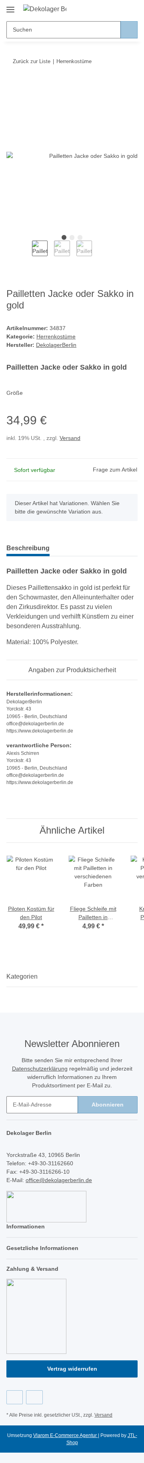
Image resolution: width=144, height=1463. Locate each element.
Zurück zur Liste (31, 61)
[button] (106, 9)
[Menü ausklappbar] (10, 7)
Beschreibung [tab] (28, 548)
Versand (70, 438)
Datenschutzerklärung (40, 1068)
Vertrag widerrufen (72, 1368)
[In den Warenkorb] (12, 86)
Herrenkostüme (56, 336)
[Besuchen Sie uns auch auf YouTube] (34, 1397)
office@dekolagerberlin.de (59, 1180)
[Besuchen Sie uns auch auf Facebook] (14, 1397)
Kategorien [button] (22, 976)
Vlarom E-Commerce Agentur (65, 1435)
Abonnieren (108, 1104)
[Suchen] (129, 29)
